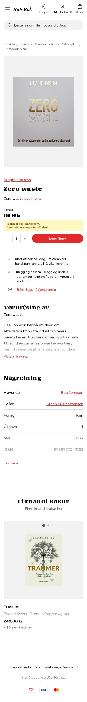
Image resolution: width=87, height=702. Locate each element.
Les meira (32, 198)
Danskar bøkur (46, 44)
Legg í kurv (57, 238)
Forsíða (9, 44)
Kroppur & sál (16, 49)
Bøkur (24, 44)
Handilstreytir (21, 667)
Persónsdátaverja (47, 667)
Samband (70, 667)
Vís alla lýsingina (16, 356)
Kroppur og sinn (17, 179)
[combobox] (47, 25)
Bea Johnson (72, 392)
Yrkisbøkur (70, 44)
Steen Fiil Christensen (64, 403)
